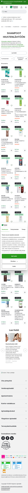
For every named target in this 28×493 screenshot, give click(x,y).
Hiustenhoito (9, 362)
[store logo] (14, 7)
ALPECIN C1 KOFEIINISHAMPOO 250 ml (20, 171)
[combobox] (14, 11)
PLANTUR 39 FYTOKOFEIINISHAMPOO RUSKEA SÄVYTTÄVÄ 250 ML (7, 142)
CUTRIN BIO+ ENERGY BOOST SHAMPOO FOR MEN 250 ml (7, 287)
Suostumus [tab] (5, 229)
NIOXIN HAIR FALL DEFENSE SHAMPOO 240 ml (6, 313)
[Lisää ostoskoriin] (11, 91)
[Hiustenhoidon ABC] (14, 337)
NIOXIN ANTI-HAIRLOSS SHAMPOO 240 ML (7, 198)
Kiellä (14, 266)
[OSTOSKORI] (26, 7)
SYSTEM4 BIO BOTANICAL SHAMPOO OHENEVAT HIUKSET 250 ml (20, 199)
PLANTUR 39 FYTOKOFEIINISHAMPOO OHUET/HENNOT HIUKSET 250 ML (20, 83)
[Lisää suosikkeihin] (11, 76)
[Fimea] (6, 465)
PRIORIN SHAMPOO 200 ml (19, 140)
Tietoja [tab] (23, 229)
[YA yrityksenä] (6, 445)
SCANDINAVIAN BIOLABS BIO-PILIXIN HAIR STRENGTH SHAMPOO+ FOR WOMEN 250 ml (20, 314)
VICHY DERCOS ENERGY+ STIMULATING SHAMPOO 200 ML (7, 111)
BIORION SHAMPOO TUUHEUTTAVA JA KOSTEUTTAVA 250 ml (7, 171)
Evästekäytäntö (5, 490)
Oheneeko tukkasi (6, 41)
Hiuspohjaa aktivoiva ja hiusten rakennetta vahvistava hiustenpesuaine (12, 46)
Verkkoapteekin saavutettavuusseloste (11, 486)
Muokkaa (13, 261)
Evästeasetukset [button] (5, 488)
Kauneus (14, 361)
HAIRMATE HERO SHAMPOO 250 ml (19, 286)
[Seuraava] (25, 350)
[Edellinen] (2, 350)
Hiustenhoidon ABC (12, 344)
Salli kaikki (14, 256)
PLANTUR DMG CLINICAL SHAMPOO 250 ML (6, 82)
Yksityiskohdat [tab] (14, 229)
